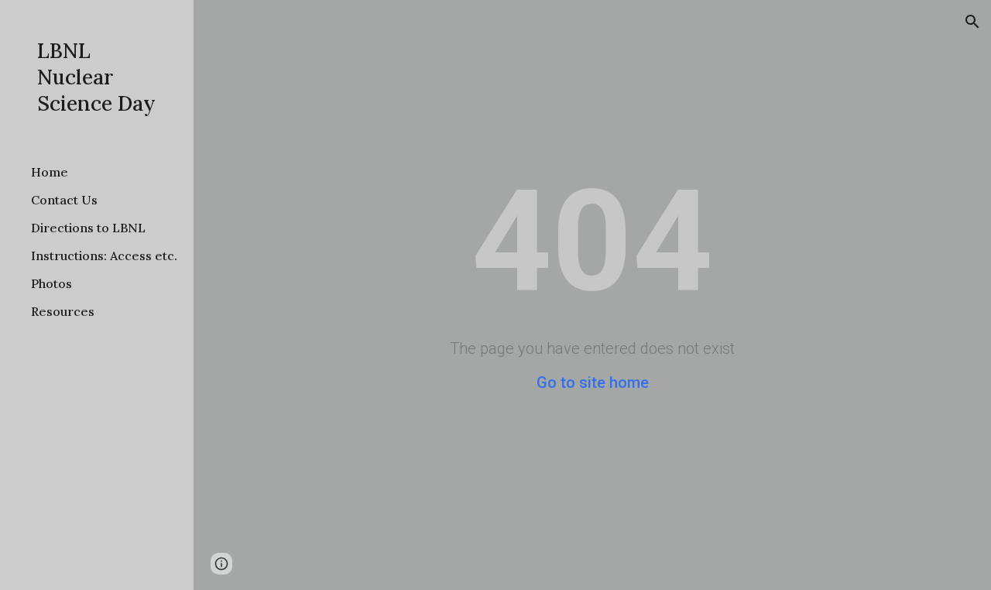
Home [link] (49, 172)
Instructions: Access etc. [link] (104, 255)
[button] (972, 21)
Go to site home (593, 382)
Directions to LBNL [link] (88, 227)
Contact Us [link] (64, 200)
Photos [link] (51, 283)
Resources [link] (62, 311)
